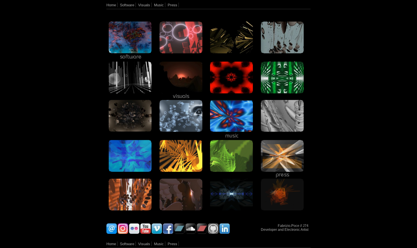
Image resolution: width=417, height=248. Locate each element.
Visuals (144, 5)
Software (127, 5)
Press (172, 5)
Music (159, 5)
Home (111, 5)
